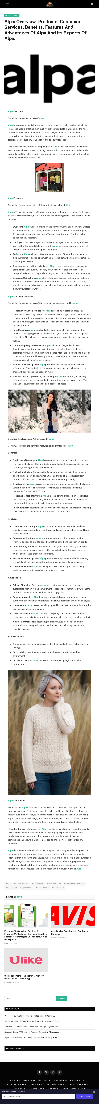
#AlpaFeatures (26, 888)
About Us (15, 1081)
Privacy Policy (78, 1081)
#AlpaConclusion (54, 884)
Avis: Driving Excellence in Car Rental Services (69, 932)
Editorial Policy (55, 1085)
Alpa (10, 111)
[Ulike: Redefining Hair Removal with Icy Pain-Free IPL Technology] (26, 960)
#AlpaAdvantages (21, 884)
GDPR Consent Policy (74, 1088)
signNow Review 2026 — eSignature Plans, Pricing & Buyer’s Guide (32, 1021)
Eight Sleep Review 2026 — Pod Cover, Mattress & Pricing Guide (31, 1038)
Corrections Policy (78, 1085)
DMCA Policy (20, 1088)
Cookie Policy (37, 1088)
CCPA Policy (53, 1088)
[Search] (92, 4)
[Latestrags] (49, 4)
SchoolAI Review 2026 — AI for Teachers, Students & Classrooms (32, 1032)
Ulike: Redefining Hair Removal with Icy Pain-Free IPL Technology (24, 977)
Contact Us (29, 1081)
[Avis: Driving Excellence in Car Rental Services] (73, 915)
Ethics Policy (37, 1085)
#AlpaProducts (58, 888)
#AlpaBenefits (38, 884)
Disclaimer (44, 1081)
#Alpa (8, 884)
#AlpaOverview (42, 888)
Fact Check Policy (16, 1085)
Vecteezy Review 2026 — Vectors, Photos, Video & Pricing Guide (31, 1016)
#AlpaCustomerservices (74, 884)
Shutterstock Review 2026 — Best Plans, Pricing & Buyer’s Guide (31, 1027)
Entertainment (11, 15)
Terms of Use (60, 1081)
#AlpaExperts (11, 888)
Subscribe (84, 1096)
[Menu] (7, 4)
